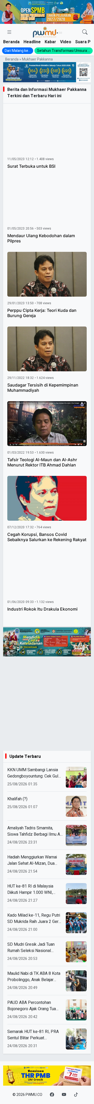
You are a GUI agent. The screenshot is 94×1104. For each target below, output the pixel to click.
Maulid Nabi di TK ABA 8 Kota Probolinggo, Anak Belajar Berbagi (33, 976)
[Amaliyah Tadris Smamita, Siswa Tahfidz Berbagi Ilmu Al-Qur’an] (76, 835)
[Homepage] (47, 32)
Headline (32, 42)
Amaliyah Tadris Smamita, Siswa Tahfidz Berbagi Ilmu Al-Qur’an (35, 831)
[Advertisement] (47, 703)
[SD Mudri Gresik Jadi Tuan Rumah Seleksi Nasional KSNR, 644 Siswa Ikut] (76, 951)
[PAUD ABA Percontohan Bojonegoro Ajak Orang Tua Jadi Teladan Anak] (76, 1009)
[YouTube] (63, 1095)
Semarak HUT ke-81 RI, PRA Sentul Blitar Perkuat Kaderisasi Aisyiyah (33, 1035)
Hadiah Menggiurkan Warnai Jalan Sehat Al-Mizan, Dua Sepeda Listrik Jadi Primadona (34, 860)
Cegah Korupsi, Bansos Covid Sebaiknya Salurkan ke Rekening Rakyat (46, 537)
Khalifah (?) (17, 799)
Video (65, 42)
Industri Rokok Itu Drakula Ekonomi (42, 609)
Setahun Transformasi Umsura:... (63, 50)
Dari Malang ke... (18, 50)
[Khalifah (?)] (76, 806)
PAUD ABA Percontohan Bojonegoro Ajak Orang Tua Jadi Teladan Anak (31, 1005)
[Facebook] (51, 1095)
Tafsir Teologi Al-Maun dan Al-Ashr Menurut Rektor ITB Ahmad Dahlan (42, 462)
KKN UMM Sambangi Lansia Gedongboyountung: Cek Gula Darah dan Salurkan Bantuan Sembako (33, 773)
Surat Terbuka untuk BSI (31, 166)
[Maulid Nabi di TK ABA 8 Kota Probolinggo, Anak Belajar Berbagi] (76, 980)
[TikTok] (75, 1095)
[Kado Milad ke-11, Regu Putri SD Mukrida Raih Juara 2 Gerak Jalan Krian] (76, 922)
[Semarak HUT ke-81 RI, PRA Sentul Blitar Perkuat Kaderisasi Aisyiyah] (76, 1039)
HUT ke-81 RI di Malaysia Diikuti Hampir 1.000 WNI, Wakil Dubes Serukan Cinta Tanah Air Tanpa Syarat (31, 889)
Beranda (11, 42)
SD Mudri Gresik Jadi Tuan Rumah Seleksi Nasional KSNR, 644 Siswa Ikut (31, 947)
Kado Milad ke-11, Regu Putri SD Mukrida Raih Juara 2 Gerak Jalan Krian (35, 918)
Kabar (50, 42)
